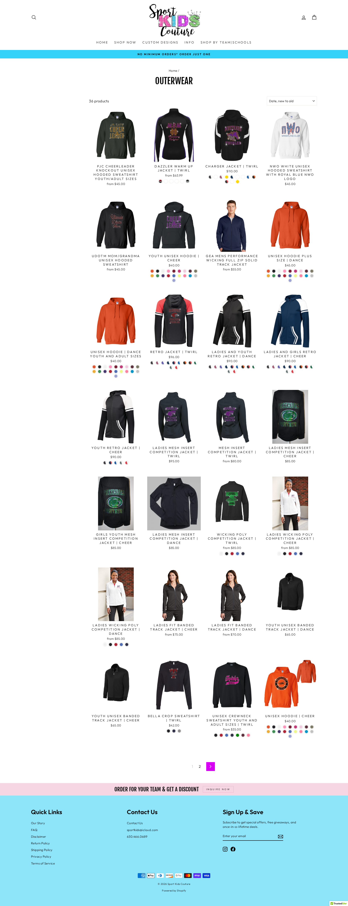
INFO (189, 42)
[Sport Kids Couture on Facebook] (233, 849)
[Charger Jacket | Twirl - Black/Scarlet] (227, 182)
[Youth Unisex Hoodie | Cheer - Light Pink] (185, 271)
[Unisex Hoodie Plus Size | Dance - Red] (285, 276)
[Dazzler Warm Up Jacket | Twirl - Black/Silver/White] (166, 181)
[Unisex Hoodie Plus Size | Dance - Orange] (268, 271)
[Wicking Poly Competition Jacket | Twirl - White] (221, 554)
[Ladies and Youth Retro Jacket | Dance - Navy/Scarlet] (232, 367)
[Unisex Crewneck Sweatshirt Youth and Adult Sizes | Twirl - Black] (216, 735)
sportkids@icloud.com (142, 830)
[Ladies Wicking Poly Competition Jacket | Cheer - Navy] (301, 554)
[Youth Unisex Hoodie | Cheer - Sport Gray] (196, 276)
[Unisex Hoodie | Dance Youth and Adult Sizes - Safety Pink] (127, 371)
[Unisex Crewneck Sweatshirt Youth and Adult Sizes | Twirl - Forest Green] (237, 735)
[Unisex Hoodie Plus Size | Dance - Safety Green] (295, 276)
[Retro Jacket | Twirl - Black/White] (152, 363)
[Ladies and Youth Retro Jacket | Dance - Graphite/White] (229, 371)
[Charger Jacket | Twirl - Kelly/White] (243, 177)
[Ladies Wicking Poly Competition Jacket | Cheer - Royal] (295, 554)
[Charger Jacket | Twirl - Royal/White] (248, 177)
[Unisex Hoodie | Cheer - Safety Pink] (301, 732)
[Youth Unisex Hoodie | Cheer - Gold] (152, 276)
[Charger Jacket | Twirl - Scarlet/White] (232, 182)
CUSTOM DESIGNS (160, 42)
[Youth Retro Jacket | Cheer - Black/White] (105, 463)
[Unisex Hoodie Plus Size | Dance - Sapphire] (306, 276)
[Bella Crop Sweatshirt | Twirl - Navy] (174, 731)
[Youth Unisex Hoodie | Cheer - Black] (158, 271)
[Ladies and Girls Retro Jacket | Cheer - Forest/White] (312, 367)
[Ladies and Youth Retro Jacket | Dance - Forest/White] (254, 367)
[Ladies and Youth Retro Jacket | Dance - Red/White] (235, 371)
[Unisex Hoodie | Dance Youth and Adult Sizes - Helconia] (121, 367)
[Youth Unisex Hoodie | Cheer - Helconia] (179, 271)
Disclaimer (38, 836)
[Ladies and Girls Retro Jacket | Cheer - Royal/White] (295, 367)
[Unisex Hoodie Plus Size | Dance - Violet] (290, 280)
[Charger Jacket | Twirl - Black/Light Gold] (227, 177)
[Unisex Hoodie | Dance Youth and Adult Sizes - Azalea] (110, 367)
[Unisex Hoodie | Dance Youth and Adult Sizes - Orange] (94, 367)
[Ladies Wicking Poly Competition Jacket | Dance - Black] (110, 644)
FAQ (34, 830)
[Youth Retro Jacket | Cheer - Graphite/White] (121, 463)
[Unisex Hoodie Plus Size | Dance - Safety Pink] (301, 276)
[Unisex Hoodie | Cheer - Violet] (290, 736)
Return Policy (40, 843)
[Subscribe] (280, 836)
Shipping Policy (42, 850)
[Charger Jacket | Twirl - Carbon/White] (237, 177)
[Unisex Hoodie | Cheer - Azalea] (285, 727)
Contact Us (135, 823)
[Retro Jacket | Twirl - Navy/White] (168, 363)
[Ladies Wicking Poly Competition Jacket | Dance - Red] (116, 644)
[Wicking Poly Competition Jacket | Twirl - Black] (227, 554)
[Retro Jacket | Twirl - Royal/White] (179, 363)
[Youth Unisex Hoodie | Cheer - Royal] (174, 276)
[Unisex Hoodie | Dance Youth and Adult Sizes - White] (105, 367)
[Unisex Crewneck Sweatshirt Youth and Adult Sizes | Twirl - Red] (221, 735)
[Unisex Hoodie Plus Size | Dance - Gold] (268, 276)
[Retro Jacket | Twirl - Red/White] (177, 367)
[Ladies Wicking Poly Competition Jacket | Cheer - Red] (290, 554)
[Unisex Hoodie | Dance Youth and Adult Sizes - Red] (110, 371)
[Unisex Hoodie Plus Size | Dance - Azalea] (285, 271)
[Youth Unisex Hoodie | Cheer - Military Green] (196, 271)
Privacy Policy (41, 856)
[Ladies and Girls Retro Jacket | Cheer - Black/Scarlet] (306, 367)
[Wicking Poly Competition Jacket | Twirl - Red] (232, 554)
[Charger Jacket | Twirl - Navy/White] (232, 177)
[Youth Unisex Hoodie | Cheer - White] (163, 271)
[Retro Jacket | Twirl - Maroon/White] (158, 363)
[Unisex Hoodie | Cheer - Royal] (290, 732)
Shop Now (125, 42)
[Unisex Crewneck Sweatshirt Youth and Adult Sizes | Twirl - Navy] (232, 735)
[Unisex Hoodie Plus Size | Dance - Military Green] (312, 271)
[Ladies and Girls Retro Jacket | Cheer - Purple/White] (279, 367)
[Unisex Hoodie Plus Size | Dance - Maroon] (306, 271)
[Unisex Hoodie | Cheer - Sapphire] (306, 732)
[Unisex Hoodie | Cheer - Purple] (279, 732)
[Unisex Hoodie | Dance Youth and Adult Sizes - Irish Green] (100, 371)
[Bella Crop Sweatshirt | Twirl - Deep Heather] (179, 731)
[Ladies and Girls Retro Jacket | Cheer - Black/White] (268, 367)
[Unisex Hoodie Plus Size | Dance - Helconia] (295, 271)
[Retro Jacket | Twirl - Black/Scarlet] (190, 363)
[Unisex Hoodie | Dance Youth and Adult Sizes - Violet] (116, 376)
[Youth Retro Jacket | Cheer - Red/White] (127, 463)
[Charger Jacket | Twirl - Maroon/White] (221, 177)
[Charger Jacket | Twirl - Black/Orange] (254, 177)
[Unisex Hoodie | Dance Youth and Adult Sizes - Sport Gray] (138, 371)
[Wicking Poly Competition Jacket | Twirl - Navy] (243, 554)
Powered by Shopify (174, 890)
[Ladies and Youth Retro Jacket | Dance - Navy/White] (227, 367)
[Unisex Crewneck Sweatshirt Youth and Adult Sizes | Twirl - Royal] (227, 735)
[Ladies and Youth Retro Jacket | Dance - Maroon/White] (216, 367)
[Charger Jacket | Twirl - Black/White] (210, 177)
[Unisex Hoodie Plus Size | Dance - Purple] (279, 276)
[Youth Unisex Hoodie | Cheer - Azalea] (168, 271)
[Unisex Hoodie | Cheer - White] (279, 727)
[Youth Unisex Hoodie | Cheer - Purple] (163, 276)
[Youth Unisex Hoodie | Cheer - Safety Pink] (185, 276)
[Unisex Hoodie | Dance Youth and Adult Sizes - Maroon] (132, 367)
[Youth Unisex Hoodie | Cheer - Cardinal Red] (174, 271)
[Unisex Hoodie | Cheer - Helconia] (295, 727)
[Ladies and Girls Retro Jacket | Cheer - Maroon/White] (274, 367)
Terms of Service (43, 863)
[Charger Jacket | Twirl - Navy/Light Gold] (237, 182)
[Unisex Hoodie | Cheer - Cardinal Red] (290, 727)
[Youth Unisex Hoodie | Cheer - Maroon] (190, 271)
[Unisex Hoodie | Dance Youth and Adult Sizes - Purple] (105, 371)
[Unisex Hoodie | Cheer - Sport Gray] (312, 732)
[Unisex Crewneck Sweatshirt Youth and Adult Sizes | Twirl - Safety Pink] (248, 735)
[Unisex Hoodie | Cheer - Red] (285, 732)
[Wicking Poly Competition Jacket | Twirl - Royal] (237, 554)
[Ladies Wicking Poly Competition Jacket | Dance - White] (105, 644)
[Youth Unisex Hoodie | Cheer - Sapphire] (190, 276)
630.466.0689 (137, 836)
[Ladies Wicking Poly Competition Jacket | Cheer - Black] (285, 554)
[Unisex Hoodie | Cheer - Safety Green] (295, 732)
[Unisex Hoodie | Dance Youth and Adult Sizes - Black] (100, 367)
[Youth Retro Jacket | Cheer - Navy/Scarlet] (110, 463)
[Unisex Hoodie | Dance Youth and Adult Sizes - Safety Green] (121, 371)
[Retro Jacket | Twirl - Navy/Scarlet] (174, 363)
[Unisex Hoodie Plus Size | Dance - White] (279, 271)
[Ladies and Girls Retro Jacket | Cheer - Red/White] (293, 371)
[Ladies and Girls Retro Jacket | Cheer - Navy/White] (285, 367)
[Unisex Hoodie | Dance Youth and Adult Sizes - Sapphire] (132, 371)
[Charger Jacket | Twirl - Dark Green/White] (216, 177)
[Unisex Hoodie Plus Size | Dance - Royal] (290, 276)
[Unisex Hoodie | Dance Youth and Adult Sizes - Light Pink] (127, 367)
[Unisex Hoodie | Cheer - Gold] (268, 732)
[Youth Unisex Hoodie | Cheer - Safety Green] (179, 276)
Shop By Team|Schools (226, 42)
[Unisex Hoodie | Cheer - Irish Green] (274, 732)
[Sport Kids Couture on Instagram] (225, 849)
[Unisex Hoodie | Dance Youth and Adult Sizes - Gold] (94, 371)
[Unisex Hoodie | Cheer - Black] (274, 727)
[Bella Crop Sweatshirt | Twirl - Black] (168, 731)
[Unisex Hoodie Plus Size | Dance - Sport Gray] (312, 276)
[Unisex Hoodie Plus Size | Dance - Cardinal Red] (290, 271)
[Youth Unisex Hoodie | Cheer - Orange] (152, 271)
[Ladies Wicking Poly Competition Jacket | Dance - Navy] (127, 644)
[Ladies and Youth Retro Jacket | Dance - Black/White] (210, 367)
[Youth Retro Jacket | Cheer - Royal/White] (116, 463)
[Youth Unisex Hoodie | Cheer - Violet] (174, 280)
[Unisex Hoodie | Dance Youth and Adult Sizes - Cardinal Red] (116, 367)
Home (173, 71)
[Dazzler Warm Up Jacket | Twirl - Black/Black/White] (188, 181)
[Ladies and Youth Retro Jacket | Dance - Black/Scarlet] (248, 367)
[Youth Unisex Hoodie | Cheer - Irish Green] (158, 276)
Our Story (38, 823)
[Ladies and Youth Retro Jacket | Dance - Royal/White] (237, 367)
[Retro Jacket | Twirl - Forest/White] (196, 363)
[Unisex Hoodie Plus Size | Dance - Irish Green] (274, 276)
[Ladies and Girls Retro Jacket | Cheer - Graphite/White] (287, 371)
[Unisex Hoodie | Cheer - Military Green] (312, 727)
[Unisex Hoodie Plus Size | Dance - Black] (274, 271)
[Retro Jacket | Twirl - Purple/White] (163, 363)
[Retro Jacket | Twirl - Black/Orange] (185, 363)
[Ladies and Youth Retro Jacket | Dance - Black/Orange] (243, 367)
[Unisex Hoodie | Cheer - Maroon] (306, 727)
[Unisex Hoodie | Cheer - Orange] (268, 727)
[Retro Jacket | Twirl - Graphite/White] (171, 367)
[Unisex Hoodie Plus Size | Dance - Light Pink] (301, 271)
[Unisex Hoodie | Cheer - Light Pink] (301, 727)
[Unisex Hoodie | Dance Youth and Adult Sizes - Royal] (116, 371)
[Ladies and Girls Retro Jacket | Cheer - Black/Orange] (301, 367)
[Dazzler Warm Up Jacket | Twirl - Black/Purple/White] (177, 181)
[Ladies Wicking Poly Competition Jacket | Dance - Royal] (121, 644)
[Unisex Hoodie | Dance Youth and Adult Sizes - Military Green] (138, 367)
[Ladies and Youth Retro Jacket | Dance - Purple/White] (221, 367)
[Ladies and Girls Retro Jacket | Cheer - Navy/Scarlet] (290, 367)
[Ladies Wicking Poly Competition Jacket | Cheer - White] (279, 554)
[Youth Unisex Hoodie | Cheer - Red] (168, 276)
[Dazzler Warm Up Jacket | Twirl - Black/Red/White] (160, 181)
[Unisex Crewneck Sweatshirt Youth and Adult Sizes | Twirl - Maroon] (243, 735)
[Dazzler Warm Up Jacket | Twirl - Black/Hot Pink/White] (182, 181)
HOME (102, 42)
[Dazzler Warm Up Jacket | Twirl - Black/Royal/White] (171, 181)
